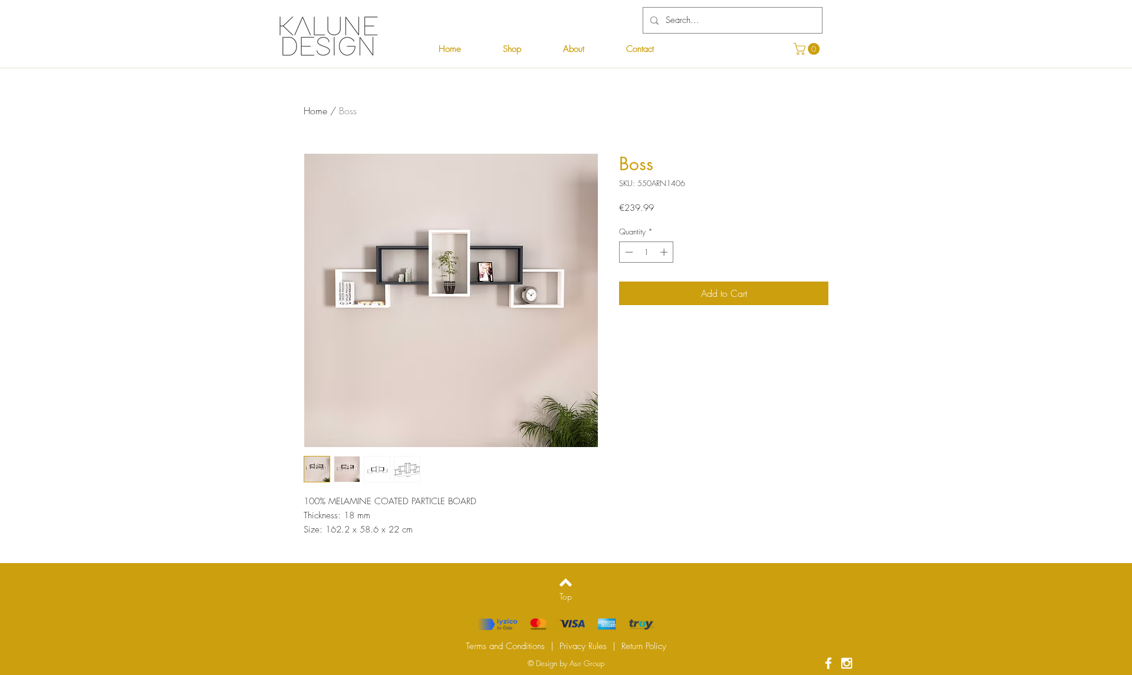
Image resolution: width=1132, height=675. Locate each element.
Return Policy (643, 646)
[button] (808, 49)
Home (315, 110)
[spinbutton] (646, 252)
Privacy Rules (583, 646)
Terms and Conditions (505, 646)
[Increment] (665, 252)
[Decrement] (628, 252)
